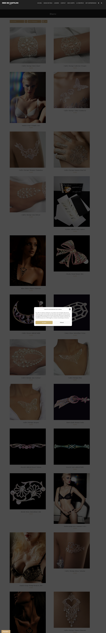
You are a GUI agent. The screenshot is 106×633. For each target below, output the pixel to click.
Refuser (62, 322)
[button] (70, 309)
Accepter (44, 322)
